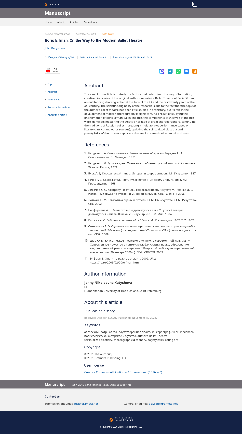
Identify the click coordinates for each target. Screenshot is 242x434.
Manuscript (57, 13)
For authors (90, 22)
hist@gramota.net (86, 403)
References (54, 99)
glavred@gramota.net (163, 403)
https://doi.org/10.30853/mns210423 (132, 57)
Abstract (52, 91)
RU (194, 4)
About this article (57, 114)
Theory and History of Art (61, 57)
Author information (59, 107)
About (60, 22)
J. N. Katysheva (55, 48)
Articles (74, 22)
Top (50, 84)
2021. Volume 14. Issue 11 (94, 57)
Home (48, 22)
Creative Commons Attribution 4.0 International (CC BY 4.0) (123, 372)
